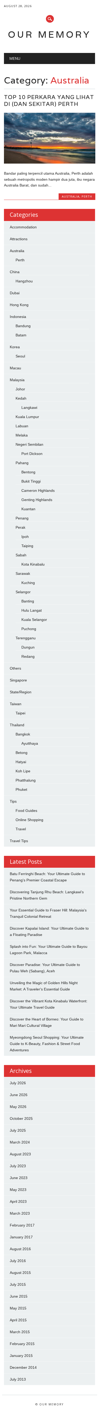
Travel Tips (19, 841)
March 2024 (20, 1142)
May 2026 (18, 1107)
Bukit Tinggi (31, 481)
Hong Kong (19, 305)
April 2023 (18, 1201)
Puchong (28, 629)
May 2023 (18, 1190)
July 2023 (18, 1166)
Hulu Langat (31, 610)
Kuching (28, 583)
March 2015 (20, 1332)
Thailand (17, 725)
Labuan (22, 426)
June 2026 (18, 1095)
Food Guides (26, 810)
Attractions (18, 239)
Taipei (20, 713)
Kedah (21, 398)
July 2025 (18, 1130)
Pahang (22, 463)
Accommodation (23, 227)
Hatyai (21, 762)
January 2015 (21, 1355)
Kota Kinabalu (33, 564)
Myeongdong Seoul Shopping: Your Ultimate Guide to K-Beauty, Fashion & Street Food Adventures (47, 1043)
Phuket (21, 789)
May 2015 (18, 1308)
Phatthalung (26, 780)
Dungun (28, 647)
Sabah (21, 555)
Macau (15, 368)
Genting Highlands (36, 500)
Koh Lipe (23, 771)
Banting (27, 601)
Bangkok (23, 734)
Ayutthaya (29, 743)
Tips (13, 801)
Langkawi (29, 407)
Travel (21, 829)
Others (15, 668)
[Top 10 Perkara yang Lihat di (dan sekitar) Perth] (49, 162)
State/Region (20, 692)
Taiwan (15, 704)
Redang (28, 656)
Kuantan (28, 509)
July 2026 (18, 1083)
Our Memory (49, 34)
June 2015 (18, 1296)
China (15, 272)
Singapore (18, 680)
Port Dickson (32, 454)
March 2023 (20, 1213)
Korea (15, 347)
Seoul (20, 356)
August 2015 (20, 1272)
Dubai (15, 293)
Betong (21, 752)
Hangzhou (24, 281)
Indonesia (18, 317)
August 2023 (20, 1154)
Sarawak (23, 573)
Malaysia (17, 380)
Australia (70, 196)
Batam (21, 335)
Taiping (27, 546)
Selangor (23, 592)
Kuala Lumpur (27, 417)
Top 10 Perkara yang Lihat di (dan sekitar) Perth (49, 100)
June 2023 (18, 1178)
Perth (87, 196)
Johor (20, 389)
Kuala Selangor (34, 619)
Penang (22, 518)
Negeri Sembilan (29, 444)
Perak (20, 527)
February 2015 (22, 1344)
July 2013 (18, 1379)
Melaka (22, 435)
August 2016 (20, 1249)
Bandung (23, 326)
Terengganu (26, 638)
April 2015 (18, 1320)
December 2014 (23, 1367)
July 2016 (18, 1261)
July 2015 (18, 1284)
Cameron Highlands (38, 490)
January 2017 (21, 1237)
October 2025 (21, 1118)
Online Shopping (29, 820)
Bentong (28, 472)
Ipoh (25, 536)
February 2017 (22, 1225)
